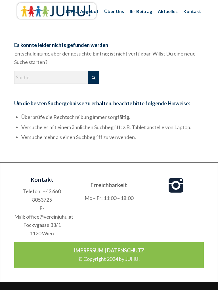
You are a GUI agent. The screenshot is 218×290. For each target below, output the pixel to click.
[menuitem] (81, 11)
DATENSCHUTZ (125, 250)
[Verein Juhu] (56, 11)
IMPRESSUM (89, 250)
